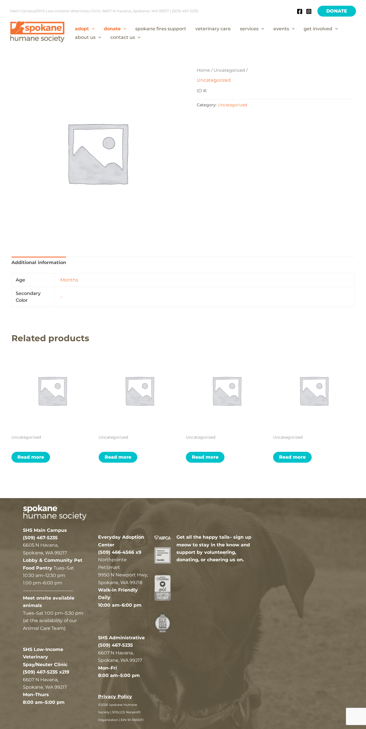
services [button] (249, 28)
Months (69, 280)
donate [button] (112, 28)
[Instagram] (309, 11)
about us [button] (85, 37)
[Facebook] (300, 11)
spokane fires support (160, 28)
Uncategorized (229, 70)
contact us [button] (122, 37)
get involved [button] (318, 28)
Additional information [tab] (38, 262)
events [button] (281, 28)
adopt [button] (82, 28)
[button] (336, 11)
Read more (30, 457)
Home (203, 70)
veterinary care (213, 28)
